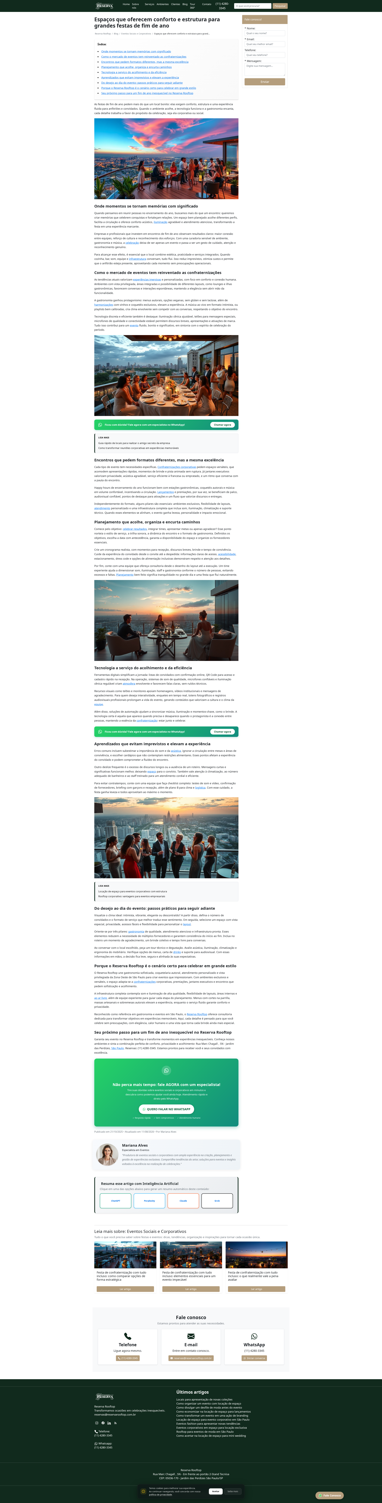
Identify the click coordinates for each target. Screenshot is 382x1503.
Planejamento (125, 574)
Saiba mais (233, 1491)
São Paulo (117, 1048)
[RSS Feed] (115, 1423)
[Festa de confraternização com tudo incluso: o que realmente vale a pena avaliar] (257, 1255)
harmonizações (103, 304)
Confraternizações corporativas (177, 467)
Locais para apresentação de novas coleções (204, 1399)
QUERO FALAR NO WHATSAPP (168, 1109)
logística (200, 787)
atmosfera (129, 683)
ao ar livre (100, 998)
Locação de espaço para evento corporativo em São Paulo (212, 1419)
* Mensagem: (253, 61)
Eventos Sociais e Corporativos (136, 33)
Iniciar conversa (256, 1358)
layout (187, 924)
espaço (151, 771)
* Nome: (250, 28)
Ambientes (163, 4)
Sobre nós (135, 6)
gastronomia (136, 931)
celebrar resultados (135, 529)
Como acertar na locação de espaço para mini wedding (211, 1435)
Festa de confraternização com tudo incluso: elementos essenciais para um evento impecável (189, 1276)
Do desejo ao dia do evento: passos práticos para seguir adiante (142, 82)
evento (134, 325)
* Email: (250, 39)
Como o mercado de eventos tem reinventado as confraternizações (143, 56)
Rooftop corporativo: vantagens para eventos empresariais (131, 896)
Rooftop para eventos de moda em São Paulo (205, 1431)
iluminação (160, 222)
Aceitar (215, 1491)
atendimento (102, 508)
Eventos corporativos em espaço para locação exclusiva (211, 1427)
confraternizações (145, 981)
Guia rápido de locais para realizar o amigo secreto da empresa (134, 443)
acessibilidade (227, 554)
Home (126, 4)
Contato (206, 4)
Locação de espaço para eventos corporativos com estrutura (132, 891)
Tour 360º (192, 6)
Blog (185, 4)
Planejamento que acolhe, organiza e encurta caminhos (136, 67)
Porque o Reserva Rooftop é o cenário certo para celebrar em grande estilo (148, 88)
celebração (132, 242)
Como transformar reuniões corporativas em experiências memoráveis (138, 448)
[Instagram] (96, 1423)
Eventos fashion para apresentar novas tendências (208, 1423)
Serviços (149, 4)
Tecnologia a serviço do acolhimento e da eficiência (134, 72)
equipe (98, 704)
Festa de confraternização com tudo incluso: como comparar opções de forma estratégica (121, 1276)
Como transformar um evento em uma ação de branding (212, 1415)
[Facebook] (103, 1423)
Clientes (175, 4)
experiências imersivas (147, 279)
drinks (177, 952)
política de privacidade (160, 1494)
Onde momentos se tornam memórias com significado (136, 51)
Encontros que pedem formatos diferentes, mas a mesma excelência (144, 62)
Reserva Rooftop (103, 33)
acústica (176, 751)
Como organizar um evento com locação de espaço (208, 1403)
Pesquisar (280, 6)
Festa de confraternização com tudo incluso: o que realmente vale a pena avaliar (253, 1276)
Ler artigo (125, 1289)
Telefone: (250, 50)
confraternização (147, 720)
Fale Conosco (332, 1495)
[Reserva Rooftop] (106, 5)
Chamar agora (222, 424)
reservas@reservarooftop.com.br (193, 1358)
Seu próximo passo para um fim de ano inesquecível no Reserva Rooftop (147, 93)
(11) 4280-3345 (129, 1358)
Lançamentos (165, 492)
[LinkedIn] (109, 1423)
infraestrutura (137, 259)
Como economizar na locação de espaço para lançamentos (213, 1411)
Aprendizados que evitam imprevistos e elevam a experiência (140, 77)
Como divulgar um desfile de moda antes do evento (209, 1407)
